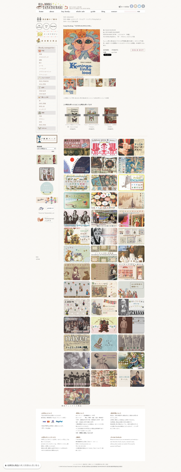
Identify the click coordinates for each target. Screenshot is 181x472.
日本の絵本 (42, 94)
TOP (64, 17)
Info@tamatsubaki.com (85, 443)
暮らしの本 (45, 97)
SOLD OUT (70, 17)
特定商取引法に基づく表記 (102, 464)
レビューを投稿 (105, 98)
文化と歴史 (42, 84)
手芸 (43, 50)
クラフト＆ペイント (45, 71)
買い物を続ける (84, 98)
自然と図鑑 (42, 103)
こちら (48, 428)
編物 (40, 60)
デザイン (42, 119)
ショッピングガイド (77, 464)
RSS (37, 257)
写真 (40, 116)
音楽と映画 (42, 125)
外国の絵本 (42, 91)
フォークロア (46, 78)
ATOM (38, 259)
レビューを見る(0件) (94, 98)
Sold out (44, 128)
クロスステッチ (44, 57)
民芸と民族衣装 (44, 81)
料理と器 (42, 106)
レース (41, 66)
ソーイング (42, 68)
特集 (68, 19)
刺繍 (40, 54)
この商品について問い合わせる (71, 98)
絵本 (43, 87)
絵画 (40, 122)
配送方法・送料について (89, 464)
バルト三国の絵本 (72, 21)
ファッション (43, 74)
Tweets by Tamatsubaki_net (46, 213)
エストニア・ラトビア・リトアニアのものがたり (86, 19)
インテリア (42, 109)
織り (40, 63)
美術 (43, 112)
